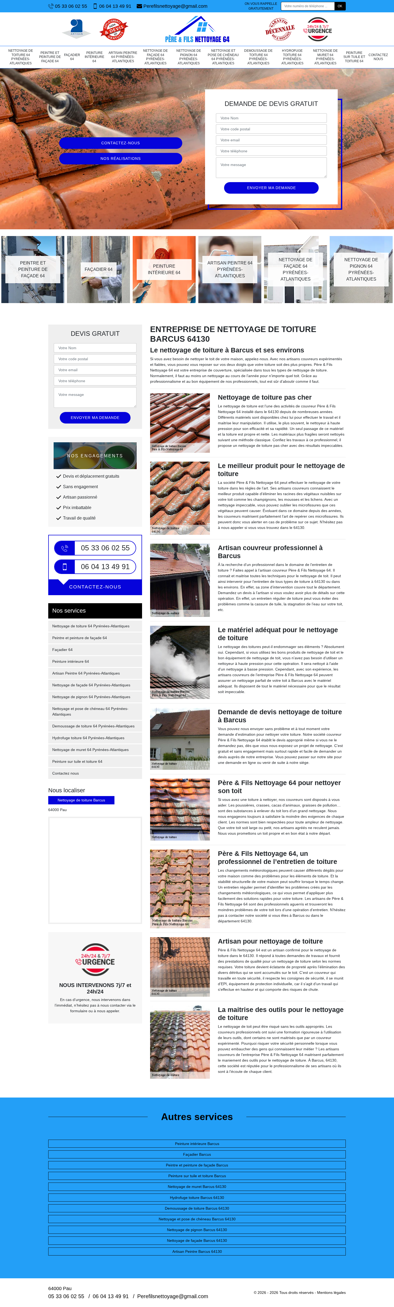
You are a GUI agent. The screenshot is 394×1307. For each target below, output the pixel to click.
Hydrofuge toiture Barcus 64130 (197, 1197)
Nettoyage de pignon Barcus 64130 (197, 1230)
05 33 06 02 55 (71, 6)
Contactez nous (378, 57)
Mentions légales (331, 1292)
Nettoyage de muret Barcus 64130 (197, 1186)
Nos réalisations (121, 158)
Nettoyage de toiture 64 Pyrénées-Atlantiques (20, 57)
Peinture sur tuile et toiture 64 (354, 57)
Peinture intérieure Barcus (197, 1144)
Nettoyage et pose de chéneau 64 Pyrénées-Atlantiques (223, 57)
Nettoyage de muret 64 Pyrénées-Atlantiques (325, 57)
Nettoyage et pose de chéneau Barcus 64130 (197, 1219)
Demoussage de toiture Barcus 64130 (197, 1208)
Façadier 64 (72, 57)
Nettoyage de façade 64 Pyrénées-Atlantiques (155, 57)
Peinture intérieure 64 (94, 57)
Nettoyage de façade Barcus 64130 (197, 1240)
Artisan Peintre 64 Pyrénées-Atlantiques (123, 57)
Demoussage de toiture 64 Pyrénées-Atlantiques (258, 57)
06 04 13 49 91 (115, 6)
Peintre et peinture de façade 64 (50, 57)
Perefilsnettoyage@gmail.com (175, 6)
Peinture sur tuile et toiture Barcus (197, 1176)
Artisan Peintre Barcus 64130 (197, 1251)
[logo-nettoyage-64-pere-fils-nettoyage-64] (197, 29)
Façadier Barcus (197, 1154)
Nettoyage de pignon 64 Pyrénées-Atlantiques (188, 57)
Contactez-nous (120, 143)
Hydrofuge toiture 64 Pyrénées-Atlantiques (292, 57)
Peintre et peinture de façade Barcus (197, 1165)
